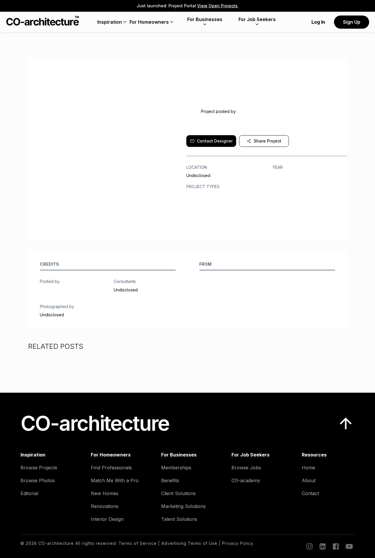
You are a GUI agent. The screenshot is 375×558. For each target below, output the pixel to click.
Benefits (170, 480)
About (309, 480)
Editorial (29, 493)
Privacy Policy (237, 543)
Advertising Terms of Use (189, 543)
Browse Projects (39, 468)
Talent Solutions (179, 519)
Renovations (104, 506)
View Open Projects (218, 5)
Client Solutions (178, 493)
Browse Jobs (246, 468)
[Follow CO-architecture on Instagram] (309, 546)
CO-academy (245, 480)
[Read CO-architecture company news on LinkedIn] (322, 546)
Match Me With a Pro (115, 480)
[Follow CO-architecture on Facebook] (335, 546)
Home (308, 468)
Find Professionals (111, 468)
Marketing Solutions (183, 506)
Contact (310, 493)
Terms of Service (138, 543)
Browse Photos (38, 480)
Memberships (176, 468)
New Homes (104, 493)
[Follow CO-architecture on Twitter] (348, 546)
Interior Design (107, 519)
